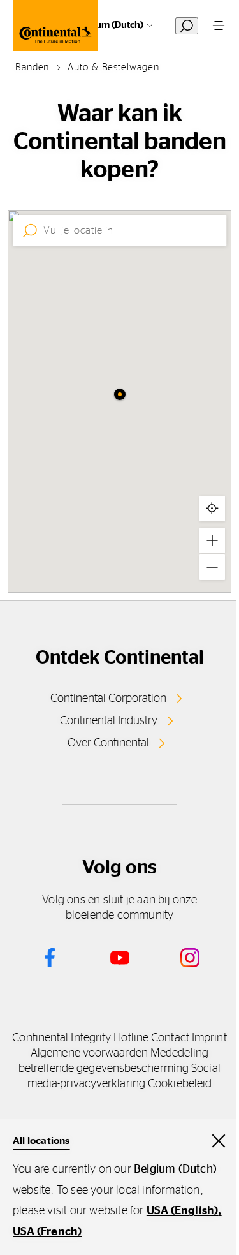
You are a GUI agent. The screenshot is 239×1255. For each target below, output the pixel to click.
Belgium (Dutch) (108, 25)
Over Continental (108, 743)
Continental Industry (108, 721)
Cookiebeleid (180, 1084)
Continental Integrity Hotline (80, 1038)
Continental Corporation (108, 698)
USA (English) (183, 1211)
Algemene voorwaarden (89, 1053)
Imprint (209, 1038)
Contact (170, 1038)
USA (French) (47, 1232)
